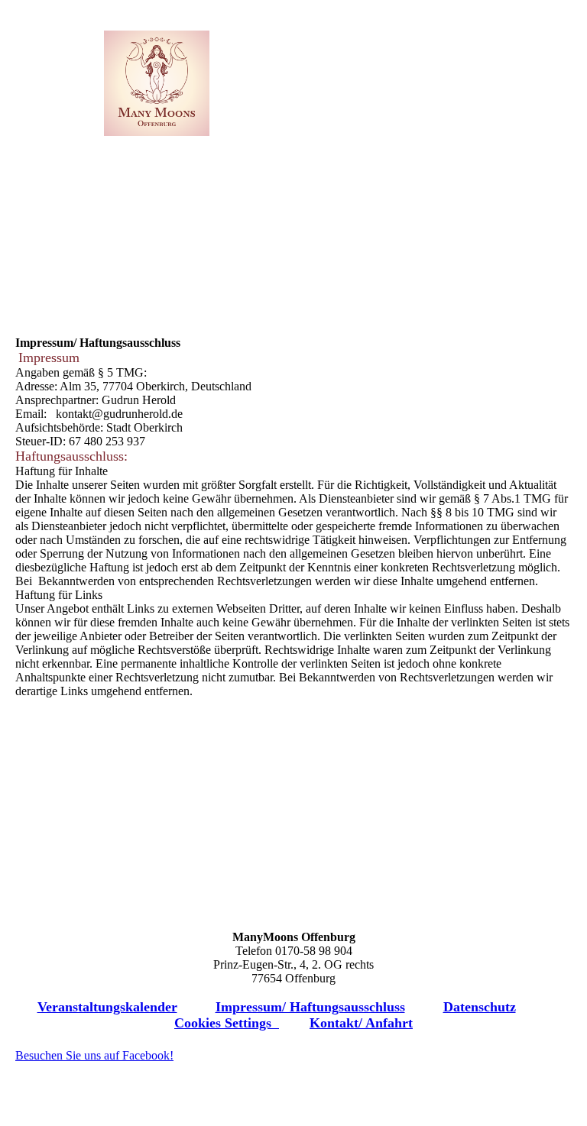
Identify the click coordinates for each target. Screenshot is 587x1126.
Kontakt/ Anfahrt (361, 1023)
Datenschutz (479, 1006)
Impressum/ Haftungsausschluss (310, 1006)
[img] (157, 83)
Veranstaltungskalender (107, 1006)
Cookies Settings (226, 1023)
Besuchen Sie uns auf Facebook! (94, 1055)
